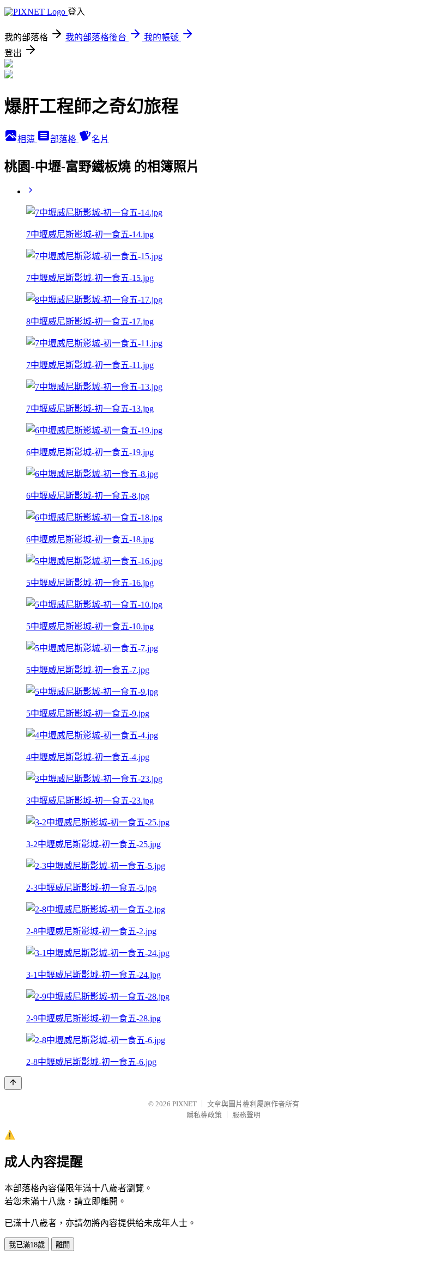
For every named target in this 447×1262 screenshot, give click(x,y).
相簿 (27, 139)
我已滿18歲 (27, 1245)
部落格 (64, 139)
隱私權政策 (204, 1115)
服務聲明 (246, 1115)
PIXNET (184, 1104)
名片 (100, 139)
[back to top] (13, 1083)
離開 (63, 1245)
